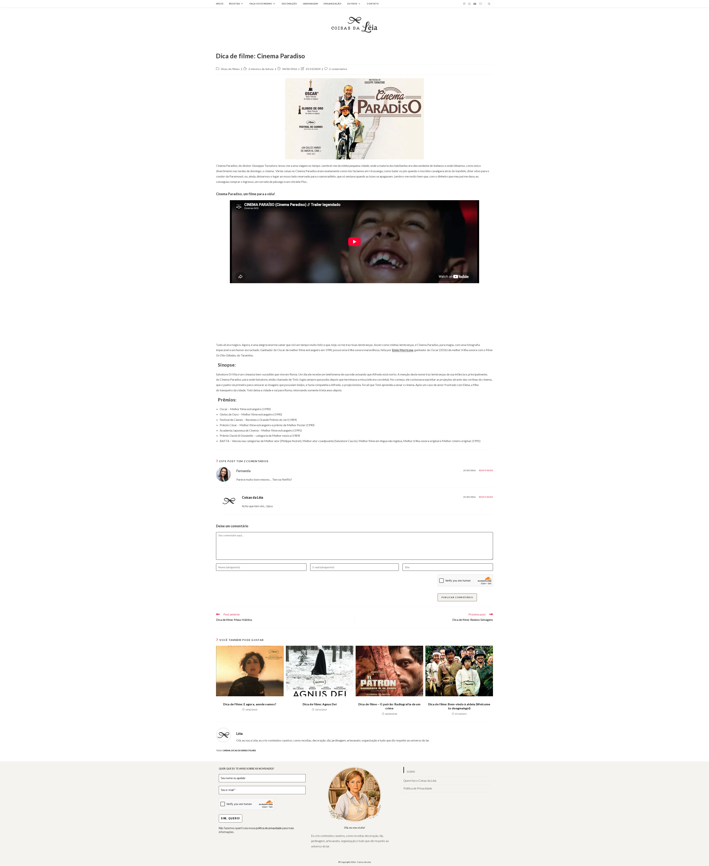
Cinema (226, 750)
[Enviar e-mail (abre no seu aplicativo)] (480, 3)
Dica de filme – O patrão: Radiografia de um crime (389, 706)
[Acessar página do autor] (223, 734)
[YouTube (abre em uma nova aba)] (475, 4)
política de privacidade (269, 828)
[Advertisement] (354, 313)
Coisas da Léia (252, 497)
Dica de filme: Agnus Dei (320, 704)
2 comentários (338, 68)
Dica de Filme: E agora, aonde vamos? (249, 704)
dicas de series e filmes (243, 750)
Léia (239, 734)
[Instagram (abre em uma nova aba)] (469, 4)
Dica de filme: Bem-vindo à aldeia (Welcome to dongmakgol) (459, 706)
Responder (486, 470)
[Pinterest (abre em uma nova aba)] (464, 4)
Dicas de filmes (230, 68)
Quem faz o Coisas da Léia (419, 780)
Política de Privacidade (417, 788)
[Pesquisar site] (489, 4)
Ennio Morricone (402, 350)
